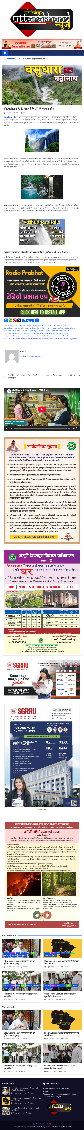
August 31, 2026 (11, 999)
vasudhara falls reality (60, 333)
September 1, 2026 (12, 967)
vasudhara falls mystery (43, 333)
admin (25, 113)
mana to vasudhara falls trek (56, 325)
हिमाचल (24, 955)
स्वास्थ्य (19, 955)
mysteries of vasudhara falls (34, 328)
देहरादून (22, 952)
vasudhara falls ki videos (62, 331)
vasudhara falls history (46, 331)
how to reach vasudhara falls (36, 325)
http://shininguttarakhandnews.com (32, 356)
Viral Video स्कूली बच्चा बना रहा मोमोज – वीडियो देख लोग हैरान (22, 376)
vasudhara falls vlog (11, 338)
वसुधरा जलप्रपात (54, 338)
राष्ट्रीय (32, 952)
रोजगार (46, 988)
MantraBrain (67, 1127)
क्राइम (58, 952)
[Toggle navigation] (11, 52)
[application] (42, 409)
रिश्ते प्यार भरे (7, 955)
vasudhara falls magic (11, 333)
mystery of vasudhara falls (54, 328)
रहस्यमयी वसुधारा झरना (42, 338)
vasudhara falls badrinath (12, 331)
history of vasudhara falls (16, 325)
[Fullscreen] (77, 428)
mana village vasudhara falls (14, 328)
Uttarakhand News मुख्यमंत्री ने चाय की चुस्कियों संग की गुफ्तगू (24, 1089)
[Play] (7, 428)
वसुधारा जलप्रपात (64, 338)
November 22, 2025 (12, 113)
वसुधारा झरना (73, 338)
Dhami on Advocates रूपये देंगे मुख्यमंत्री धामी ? (61, 375)
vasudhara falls (69, 328)
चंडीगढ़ (17, 952)
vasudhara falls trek (26, 336)
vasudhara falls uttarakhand (61, 336)
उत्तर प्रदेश (6, 952)
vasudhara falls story (11, 336)
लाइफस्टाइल (14, 955)
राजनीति (27, 952)
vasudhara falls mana (27, 333)
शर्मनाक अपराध (48, 955)
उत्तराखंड (13, 952)
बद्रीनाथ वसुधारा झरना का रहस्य (27, 338)
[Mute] (74, 428)
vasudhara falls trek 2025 (42, 336)
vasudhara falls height (29, 331)
